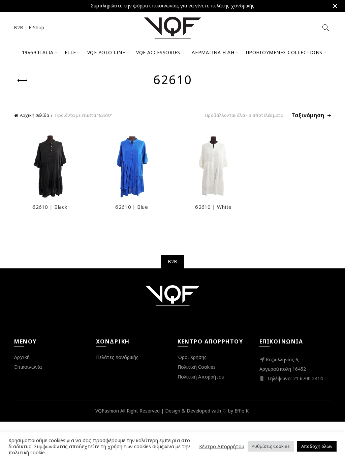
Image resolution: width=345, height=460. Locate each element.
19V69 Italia (38, 52)
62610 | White (213, 206)
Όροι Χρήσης (192, 357)
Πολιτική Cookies (197, 367)
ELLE (70, 52)
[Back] (22, 80)
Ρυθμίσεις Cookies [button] (271, 446)
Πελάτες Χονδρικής (117, 357)
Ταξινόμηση (307, 115)
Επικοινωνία (28, 367)
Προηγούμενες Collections (284, 52)
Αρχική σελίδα (34, 115)
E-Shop (36, 27)
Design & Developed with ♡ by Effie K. (207, 410)
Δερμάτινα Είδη (212, 52)
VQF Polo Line (106, 52)
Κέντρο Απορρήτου (221, 446)
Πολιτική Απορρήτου (201, 376)
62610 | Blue (131, 206)
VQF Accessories (158, 52)
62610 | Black (49, 206)
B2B (18, 27)
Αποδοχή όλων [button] (317, 446)
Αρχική (22, 357)
